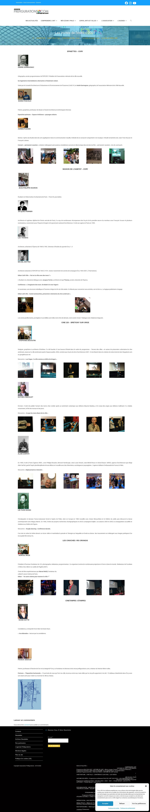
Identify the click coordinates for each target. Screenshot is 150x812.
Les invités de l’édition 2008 (109, 38)
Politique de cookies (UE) (23, 758)
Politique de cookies (113, 808)
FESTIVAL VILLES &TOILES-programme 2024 (89, 804)
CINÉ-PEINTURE (81, 774)
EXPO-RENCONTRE (82, 787)
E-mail (50, 737)
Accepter (105, 803)
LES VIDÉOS (113, 774)
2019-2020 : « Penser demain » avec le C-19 (89, 782)
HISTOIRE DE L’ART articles (110, 772)
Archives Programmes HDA (84, 772)
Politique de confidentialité (127, 808)
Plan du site (19, 755)
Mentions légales (20, 751)
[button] (146, 786)
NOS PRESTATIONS (92, 800)
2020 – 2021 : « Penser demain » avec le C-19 (117, 781)
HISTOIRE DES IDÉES (82, 778)
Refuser (122, 803)
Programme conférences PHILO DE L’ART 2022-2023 (103, 778)
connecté (27, 725)
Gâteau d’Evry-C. (81, 803)
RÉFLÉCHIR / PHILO (130, 777)
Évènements (85, 809)
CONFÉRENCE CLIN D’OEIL (101, 774)
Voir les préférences (139, 803)
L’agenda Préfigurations (23, 747)
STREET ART (93, 796)
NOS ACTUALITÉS (81, 766)
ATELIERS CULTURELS (82, 796)
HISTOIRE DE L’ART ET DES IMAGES (126, 768)
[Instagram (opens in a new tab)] (130, 3)
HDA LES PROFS (97, 772)
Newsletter (18, 735)
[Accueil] (33, 38)
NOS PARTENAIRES (82, 807)
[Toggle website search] (131, 21)
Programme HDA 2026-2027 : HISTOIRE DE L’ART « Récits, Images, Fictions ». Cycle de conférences (104, 769)
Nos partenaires (20, 743)
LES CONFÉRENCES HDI (126, 778)
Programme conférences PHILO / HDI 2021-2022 (90, 781)
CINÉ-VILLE (90, 774)
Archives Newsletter (21, 739)
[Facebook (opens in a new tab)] (126, 3)
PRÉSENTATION (81, 800)
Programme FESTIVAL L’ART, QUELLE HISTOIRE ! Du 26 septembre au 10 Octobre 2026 (100, 770)
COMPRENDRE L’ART (130, 767)
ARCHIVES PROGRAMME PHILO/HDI (126, 779)
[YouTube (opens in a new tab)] (134, 3)
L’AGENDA (79, 809)
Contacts (18, 731)
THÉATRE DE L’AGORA (83, 788)
